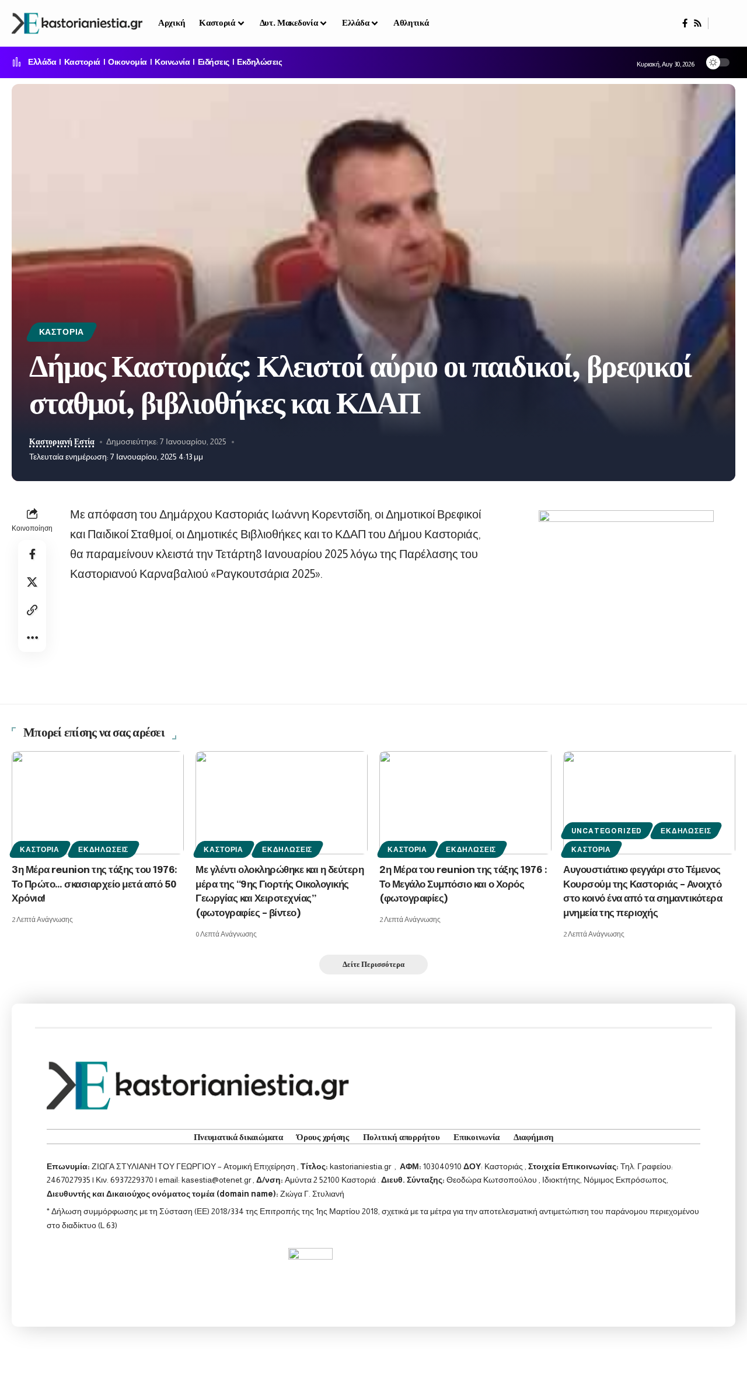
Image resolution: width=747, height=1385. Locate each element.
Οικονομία (127, 62)
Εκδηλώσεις (259, 62)
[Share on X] (32, 582)
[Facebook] (684, 23)
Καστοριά (82, 62)
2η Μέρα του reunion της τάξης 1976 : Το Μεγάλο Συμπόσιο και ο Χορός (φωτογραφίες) (463, 884)
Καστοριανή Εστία (62, 441)
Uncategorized (606, 831)
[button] (722, 23)
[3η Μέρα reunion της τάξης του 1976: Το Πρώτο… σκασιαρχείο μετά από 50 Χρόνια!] (98, 802)
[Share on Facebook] (32, 554)
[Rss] (697, 23)
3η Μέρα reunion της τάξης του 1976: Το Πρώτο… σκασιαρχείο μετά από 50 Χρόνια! (94, 884)
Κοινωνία (172, 62)
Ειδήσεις (213, 62)
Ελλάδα (42, 62)
